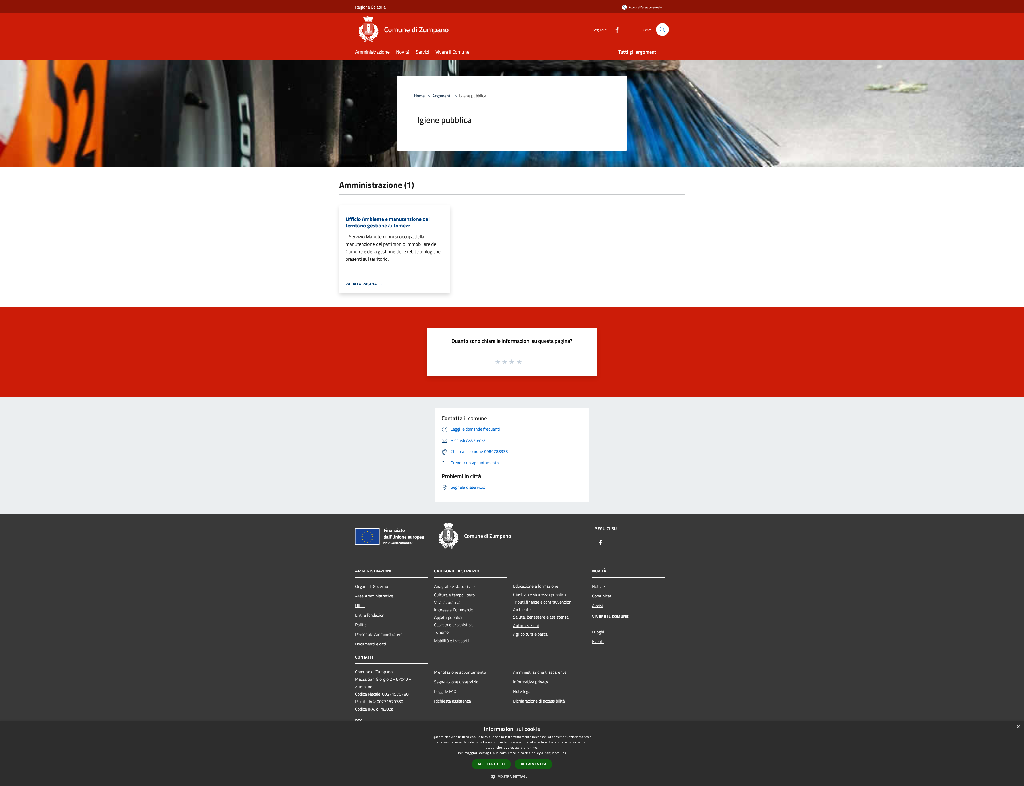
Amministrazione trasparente (539, 672)
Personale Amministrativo (378, 634)
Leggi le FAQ (445, 691)
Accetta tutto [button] (491, 764)
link (563, 753)
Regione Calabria (370, 7)
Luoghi (598, 632)
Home (419, 96)
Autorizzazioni (526, 625)
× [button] (1018, 727)
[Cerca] (662, 29)
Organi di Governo (371, 586)
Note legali (523, 691)
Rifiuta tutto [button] (533, 763)
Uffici (360, 605)
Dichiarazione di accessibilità (539, 701)
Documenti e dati (370, 644)
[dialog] (512, 753)
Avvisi (597, 605)
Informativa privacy (530, 682)
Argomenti (441, 96)
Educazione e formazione (535, 586)
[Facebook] (615, 29)
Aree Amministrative (374, 596)
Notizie (598, 586)
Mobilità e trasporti (451, 640)
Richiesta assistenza (452, 701)
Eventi (598, 641)
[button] (512, 776)
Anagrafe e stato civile (454, 586)
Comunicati (602, 596)
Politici (361, 624)
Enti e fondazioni (370, 615)
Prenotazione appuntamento (460, 672)
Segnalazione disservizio (456, 682)
